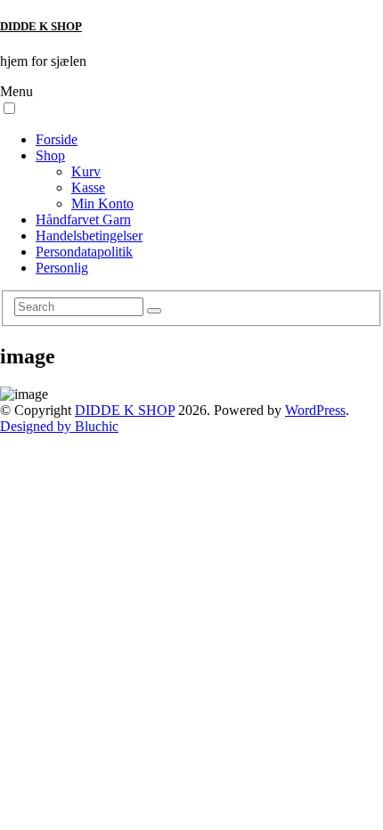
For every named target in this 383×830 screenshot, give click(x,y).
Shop (50, 155)
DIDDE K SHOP (41, 26)
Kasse (88, 187)
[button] (9, 108)
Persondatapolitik (84, 251)
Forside (56, 139)
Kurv (86, 171)
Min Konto (102, 203)
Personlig (62, 267)
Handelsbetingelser (89, 235)
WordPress (315, 410)
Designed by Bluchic (59, 426)
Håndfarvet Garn (83, 219)
